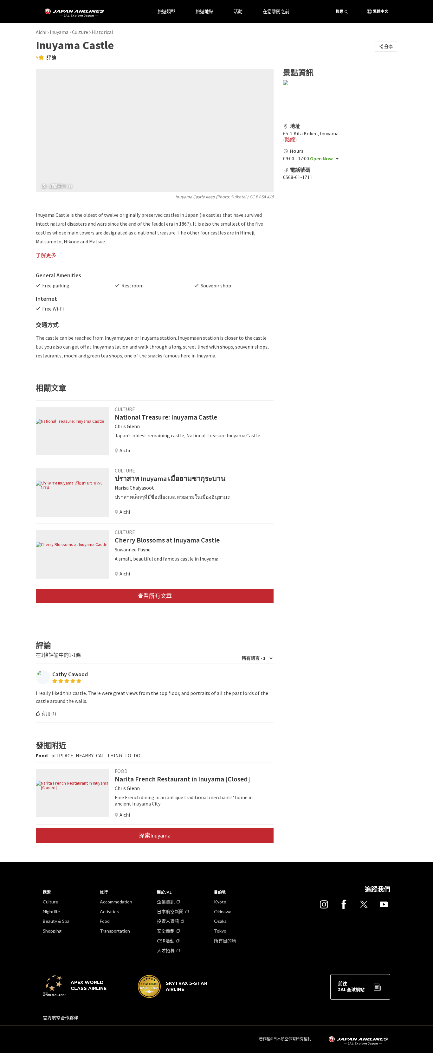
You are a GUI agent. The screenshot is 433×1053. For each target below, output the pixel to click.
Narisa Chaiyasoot (134, 487)
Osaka (220, 921)
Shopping (52, 931)
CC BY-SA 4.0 (260, 197)
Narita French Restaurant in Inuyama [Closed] (182, 778)
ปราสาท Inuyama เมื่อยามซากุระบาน (170, 478)
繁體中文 (380, 11)
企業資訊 (166, 901)
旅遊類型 (166, 11)
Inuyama (59, 32)
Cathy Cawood (70, 674)
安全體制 (166, 931)
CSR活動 (165, 940)
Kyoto (220, 901)
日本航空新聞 (170, 911)
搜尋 (339, 11)
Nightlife (51, 911)
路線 (290, 139)
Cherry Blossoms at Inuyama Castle (167, 540)
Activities (109, 911)
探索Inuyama (155, 835)
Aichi (41, 32)
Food (105, 921)
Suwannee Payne (133, 549)
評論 (50, 57)
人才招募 (166, 950)
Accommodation (116, 901)
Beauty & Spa (56, 921)
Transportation (115, 931)
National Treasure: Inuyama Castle (166, 417)
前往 (351, 987)
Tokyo (220, 931)
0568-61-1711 (297, 177)
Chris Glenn (127, 426)
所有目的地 (225, 940)
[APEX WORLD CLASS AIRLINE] (78, 994)
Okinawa (222, 911)
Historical (102, 32)
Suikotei (238, 197)
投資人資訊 (168, 921)
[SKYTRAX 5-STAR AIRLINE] (173, 996)
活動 (238, 11)
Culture (80, 32)
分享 (388, 46)
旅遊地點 (204, 11)
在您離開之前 (276, 11)
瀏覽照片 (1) (60, 186)
